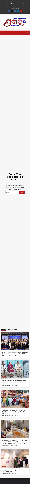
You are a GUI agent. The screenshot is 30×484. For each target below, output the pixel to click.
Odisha (8, 3)
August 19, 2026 (14, 445)
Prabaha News (6, 355)
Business (25, 3)
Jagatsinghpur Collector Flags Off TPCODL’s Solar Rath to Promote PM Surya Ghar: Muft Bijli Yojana (14, 412)
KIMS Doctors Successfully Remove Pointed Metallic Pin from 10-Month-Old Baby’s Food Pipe (14, 382)
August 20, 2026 (14, 355)
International (19, 3)
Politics (11, 6)
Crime (7, 6)
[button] (2, 32)
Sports (15, 6)
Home (4, 3)
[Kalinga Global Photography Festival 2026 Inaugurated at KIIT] (15, 458)
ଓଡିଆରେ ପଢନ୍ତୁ (15, 8)
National (13, 3)
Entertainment (21, 6)
